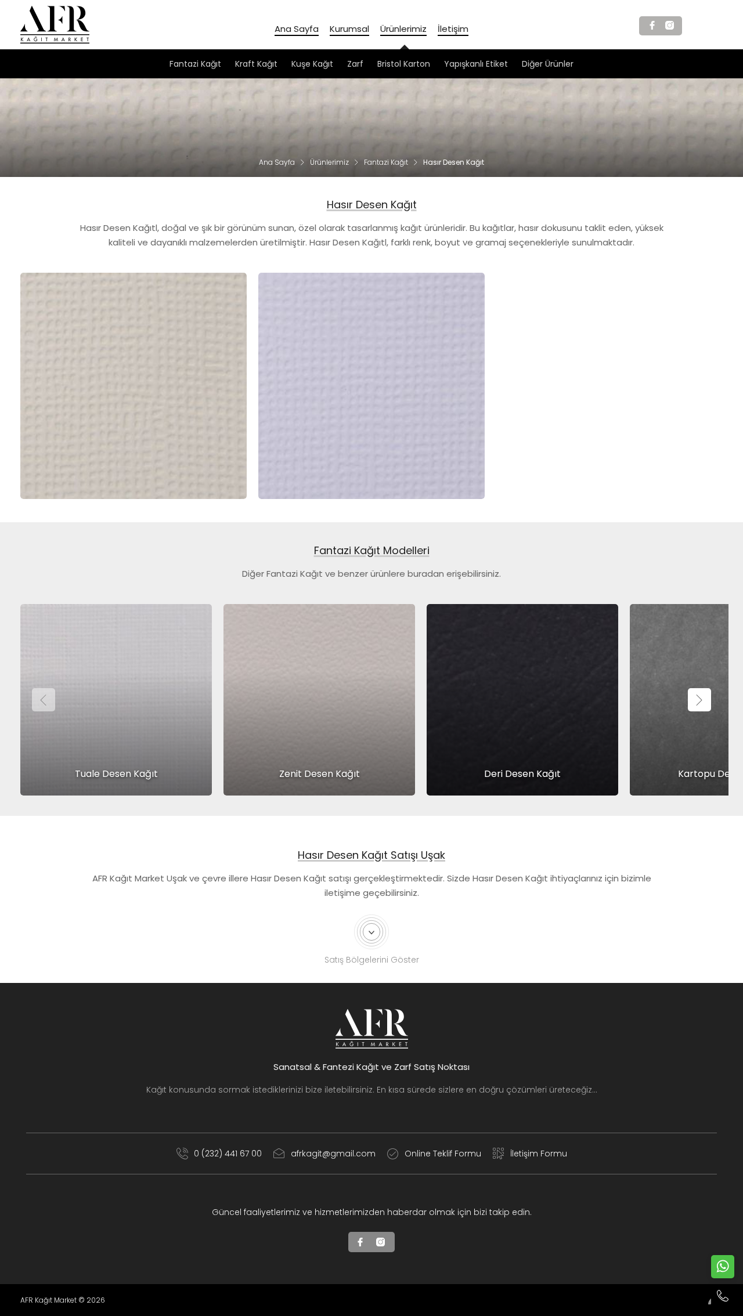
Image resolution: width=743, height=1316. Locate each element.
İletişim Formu (538, 1153)
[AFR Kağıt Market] (54, 25)
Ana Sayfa (277, 162)
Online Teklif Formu (443, 1153)
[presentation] (43, 699)
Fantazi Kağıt (386, 162)
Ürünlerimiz (329, 162)
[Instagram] (669, 25)
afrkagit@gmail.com (333, 1153)
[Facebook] (652, 25)
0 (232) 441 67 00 (228, 1153)
